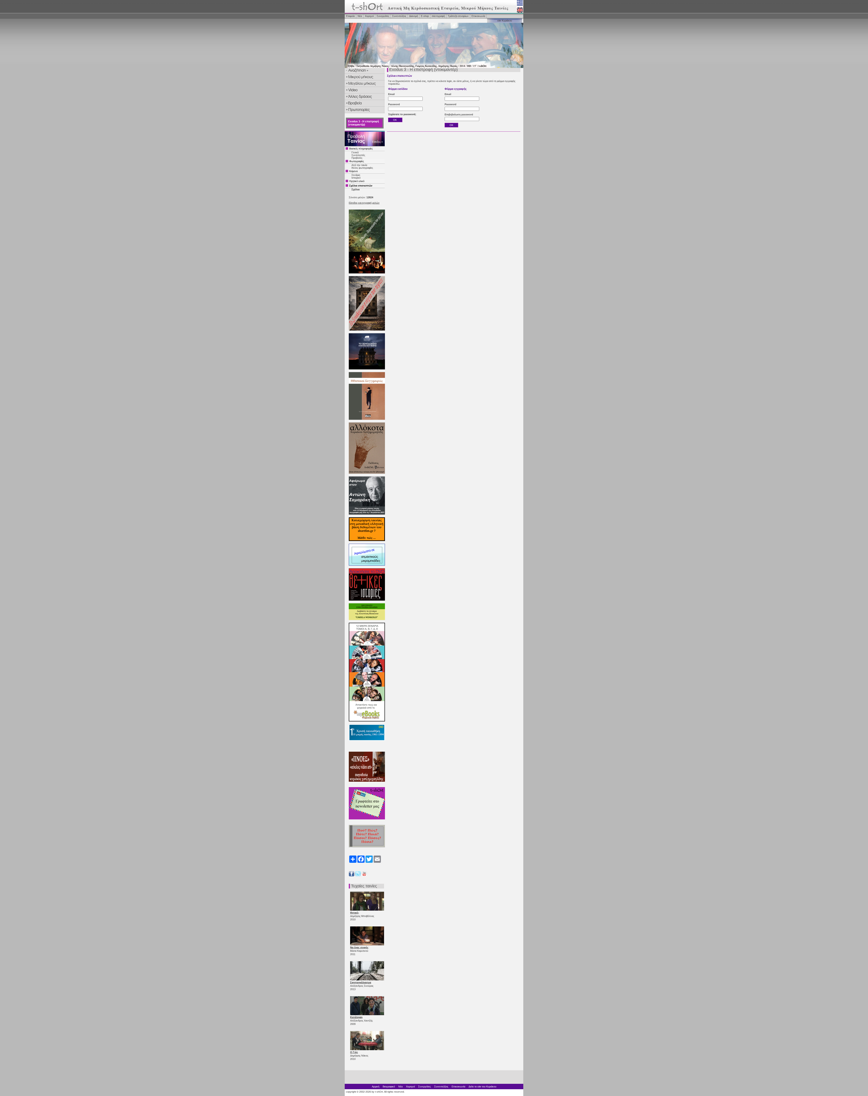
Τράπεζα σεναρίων (458, 16)
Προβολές (356, 157)
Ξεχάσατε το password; (402, 114)
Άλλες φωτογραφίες (362, 167)
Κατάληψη (356, 1017)
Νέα (360, 16)
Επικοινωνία (478, 16)
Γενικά (355, 152)
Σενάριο (355, 175)
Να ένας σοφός (359, 947)
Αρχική (375, 1086)
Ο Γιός (354, 1052)
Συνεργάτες (383, 16)
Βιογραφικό (389, 1086)
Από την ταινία (359, 165)
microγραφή (438, 16)
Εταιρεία (350, 16)
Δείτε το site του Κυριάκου (482, 1086)
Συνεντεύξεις (399, 16)
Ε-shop (425, 16)
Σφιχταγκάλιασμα (360, 982)
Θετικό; (354, 912)
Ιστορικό (356, 177)
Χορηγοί (369, 16)
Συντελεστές (358, 155)
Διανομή (413, 16)
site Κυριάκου (504, 20)
